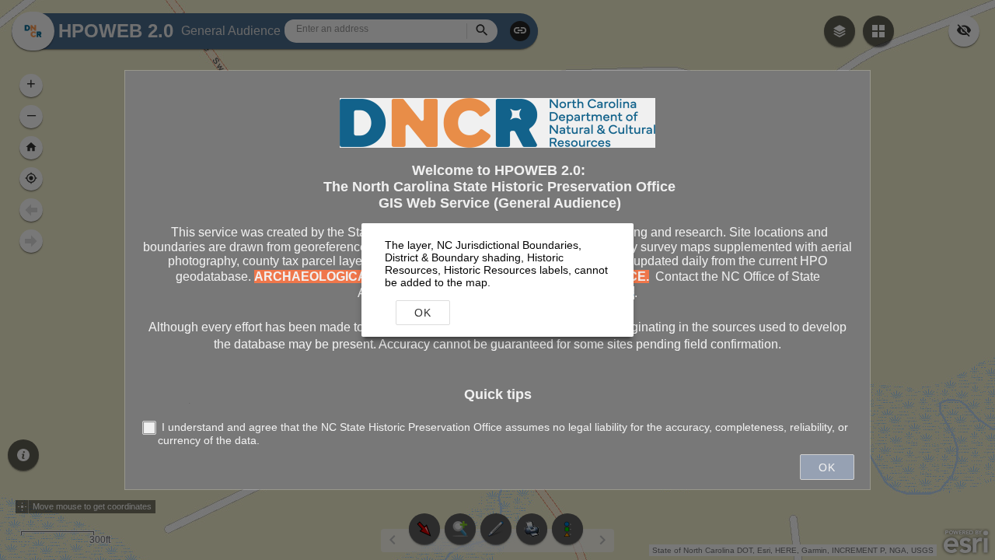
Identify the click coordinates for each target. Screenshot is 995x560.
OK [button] (422, 312)
